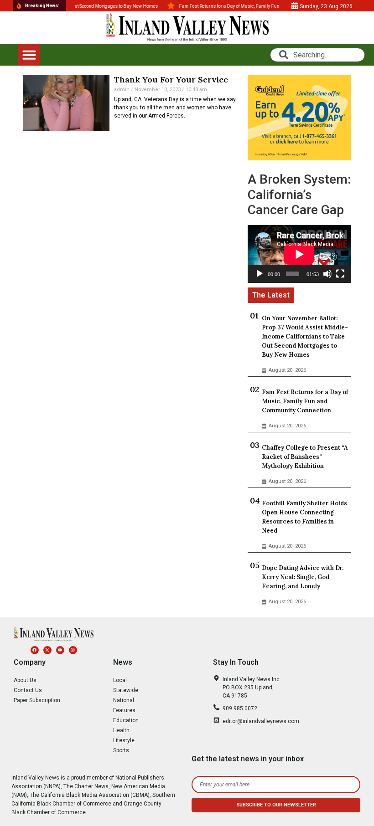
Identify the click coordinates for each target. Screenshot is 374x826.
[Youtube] (60, 650)
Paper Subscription (37, 700)
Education (126, 720)
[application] (299, 254)
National (123, 700)
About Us (25, 680)
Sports (121, 750)
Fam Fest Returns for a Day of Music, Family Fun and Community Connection (305, 401)
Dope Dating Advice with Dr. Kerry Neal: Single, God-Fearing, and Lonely (302, 577)
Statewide (125, 690)
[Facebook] (35, 650)
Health (121, 730)
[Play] (259, 273)
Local (120, 680)
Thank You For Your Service (171, 79)
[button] (29, 55)
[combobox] (317, 55)
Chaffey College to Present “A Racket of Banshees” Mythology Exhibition (305, 457)
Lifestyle (124, 740)
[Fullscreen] (340, 273)
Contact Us (28, 690)
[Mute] (327, 273)
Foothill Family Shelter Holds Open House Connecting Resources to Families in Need (304, 516)
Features (124, 710)
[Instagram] (73, 650)
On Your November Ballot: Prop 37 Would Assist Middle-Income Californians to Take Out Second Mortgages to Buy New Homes (305, 336)
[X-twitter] (47, 650)
